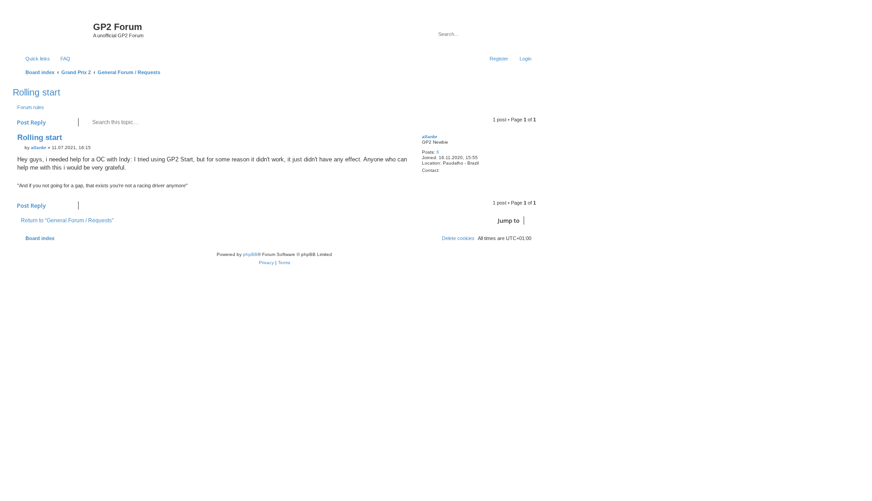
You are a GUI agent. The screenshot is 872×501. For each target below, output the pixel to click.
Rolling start (36, 92)
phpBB (250, 254)
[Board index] (54, 29)
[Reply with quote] (400, 139)
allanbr (429, 136)
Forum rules (30, 107)
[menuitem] (61, 58)
